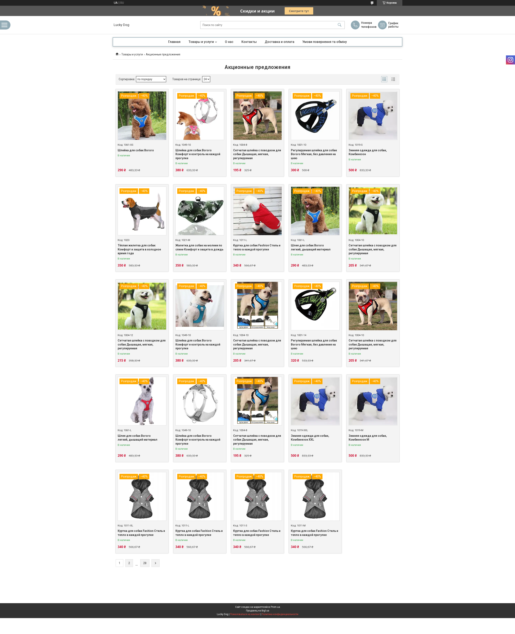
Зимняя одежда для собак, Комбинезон (368, 152)
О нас (229, 42)
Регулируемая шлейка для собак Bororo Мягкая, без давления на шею (314, 154)
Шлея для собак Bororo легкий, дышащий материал (311, 247)
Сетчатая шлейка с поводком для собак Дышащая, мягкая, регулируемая (257, 154)
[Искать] (339, 25)
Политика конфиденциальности (280, 614)
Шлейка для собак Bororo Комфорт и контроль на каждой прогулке (197, 154)
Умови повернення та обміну (324, 42)
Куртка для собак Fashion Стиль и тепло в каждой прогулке (256, 247)
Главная (174, 42)
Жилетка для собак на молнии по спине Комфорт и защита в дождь (199, 247)
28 (144, 563)
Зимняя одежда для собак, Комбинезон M (368, 437)
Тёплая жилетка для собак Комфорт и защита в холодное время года (139, 249)
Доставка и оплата (279, 42)
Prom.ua (275, 607)
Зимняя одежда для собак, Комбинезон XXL (310, 437)
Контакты (249, 42)
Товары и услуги (201, 42)
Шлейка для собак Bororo (136, 150)
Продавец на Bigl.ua (257, 610)
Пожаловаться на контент (245, 614)
